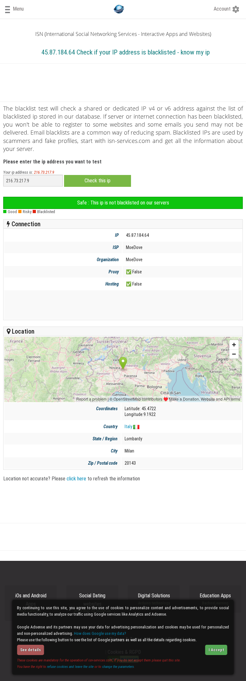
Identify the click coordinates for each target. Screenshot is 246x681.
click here (76, 479)
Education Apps (215, 599)
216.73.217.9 (44, 172)
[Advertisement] (122, 304)
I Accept (216, 649)
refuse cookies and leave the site (70, 666)
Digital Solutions (154, 599)
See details (30, 649)
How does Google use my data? (100, 633)
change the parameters (118, 666)
